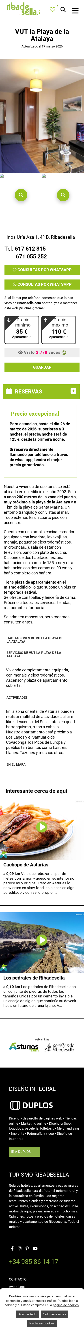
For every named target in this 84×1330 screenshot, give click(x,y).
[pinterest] (27, 1247)
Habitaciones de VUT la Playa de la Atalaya (34, 640)
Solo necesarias (54, 1314)
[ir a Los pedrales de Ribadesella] (42, 937)
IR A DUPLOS (21, 1152)
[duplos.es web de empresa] (31, 1099)
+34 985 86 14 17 (33, 1262)
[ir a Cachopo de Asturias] (42, 824)
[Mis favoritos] (53, 11)
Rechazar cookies (42, 1323)
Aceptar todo (27, 1314)
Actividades (17, 697)
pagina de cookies (66, 1305)
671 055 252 (31, 256)
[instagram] (20, 1247)
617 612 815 (30, 248)
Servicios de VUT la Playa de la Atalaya (33, 654)
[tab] (42, 392)
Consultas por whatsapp (44, 269)
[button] (21, 195)
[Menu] (70, 11)
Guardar (42, 367)
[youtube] (35, 1247)
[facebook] (12, 1247)
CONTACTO (17, 1279)
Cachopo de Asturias (25, 865)
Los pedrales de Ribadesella (34, 978)
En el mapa (16, 764)
